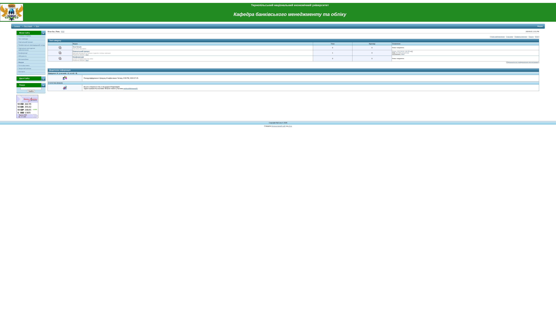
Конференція (78, 57)
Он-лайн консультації (402, 53)
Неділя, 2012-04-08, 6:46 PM (401, 51)
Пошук (531, 37)
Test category (55, 40)
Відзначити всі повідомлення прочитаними (522, 62)
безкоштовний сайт (278, 126)
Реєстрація (28, 26)
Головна (17, 26)
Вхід (37, 26)
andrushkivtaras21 (131, 88)
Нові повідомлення (498, 37)
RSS (62, 31)
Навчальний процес (81, 51)
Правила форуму (520, 37)
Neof (87, 54)
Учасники (509, 37)
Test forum (77, 47)
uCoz (290, 126)
